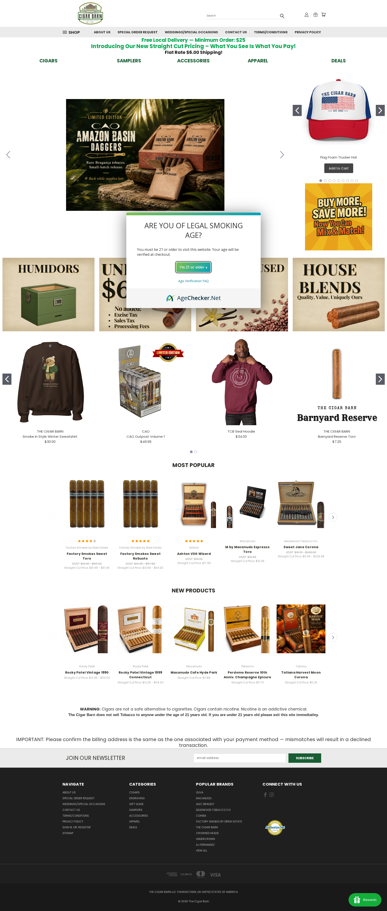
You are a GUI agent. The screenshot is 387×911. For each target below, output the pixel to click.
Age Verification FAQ (193, 281)
